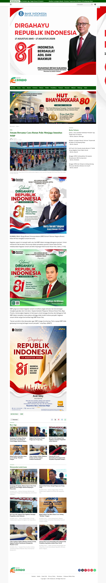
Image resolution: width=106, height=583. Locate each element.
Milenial (73, 87)
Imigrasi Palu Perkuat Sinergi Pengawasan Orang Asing (37, 439)
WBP (21, 414)
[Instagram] (88, 570)
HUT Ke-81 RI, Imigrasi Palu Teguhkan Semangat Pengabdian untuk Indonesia (57, 440)
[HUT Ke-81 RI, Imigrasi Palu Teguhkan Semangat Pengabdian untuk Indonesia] (58, 432)
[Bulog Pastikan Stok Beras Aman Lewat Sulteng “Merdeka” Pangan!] (18, 450)
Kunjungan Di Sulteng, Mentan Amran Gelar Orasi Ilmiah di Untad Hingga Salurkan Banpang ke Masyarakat (18, 440)
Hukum (41, 87)
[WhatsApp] (94, 570)
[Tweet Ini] (55, 419)
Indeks (38, 576)
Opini (85, 87)
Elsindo (15, 138)
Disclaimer (59, 576)
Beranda (13, 87)
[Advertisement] (66, 80)
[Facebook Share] (52, 419)
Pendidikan (53, 87)
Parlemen (35, 87)
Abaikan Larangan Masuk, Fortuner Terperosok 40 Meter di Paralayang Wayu (40, 1)
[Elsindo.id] (18, 80)
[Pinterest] (85, 570)
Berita (71, 136)
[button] (92, 4)
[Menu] (11, 4)
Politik (47, 87)
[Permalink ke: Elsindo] (11, 139)
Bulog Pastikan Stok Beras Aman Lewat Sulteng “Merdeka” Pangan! (18, 458)
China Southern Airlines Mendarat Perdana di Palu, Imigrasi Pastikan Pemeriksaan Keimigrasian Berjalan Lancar (38, 458)
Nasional (60, 87)
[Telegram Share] (62, 419)
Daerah (29, 87)
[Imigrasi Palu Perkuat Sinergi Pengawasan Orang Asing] (38, 432)
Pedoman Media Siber (69, 576)
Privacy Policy (51, 576)
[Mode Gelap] (95, 4)
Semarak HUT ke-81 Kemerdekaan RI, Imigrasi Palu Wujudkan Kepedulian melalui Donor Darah (57, 458)
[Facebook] (79, 570)
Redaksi (34, 576)
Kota (24, 87)
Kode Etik (44, 576)
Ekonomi (67, 87)
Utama (19, 87)
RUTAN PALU (14, 414)
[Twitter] (82, 570)
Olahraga (79, 87)
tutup (98, 7)
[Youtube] (91, 570)
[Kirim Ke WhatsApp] (65, 419)
